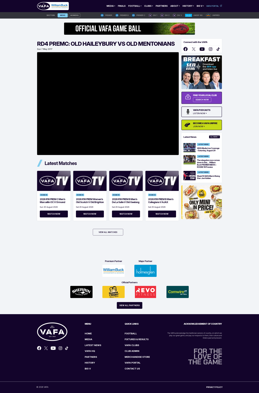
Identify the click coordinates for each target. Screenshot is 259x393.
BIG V (88, 368)
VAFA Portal (212, 6)
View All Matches (108, 232)
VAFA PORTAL (133, 362)
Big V (199, 6)
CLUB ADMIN (132, 351)
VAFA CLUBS (132, 345)
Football (134, 6)
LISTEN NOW (199, 113)
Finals (122, 6)
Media (110, 6)
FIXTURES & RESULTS (137, 339)
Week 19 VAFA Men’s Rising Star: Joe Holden (208, 177)
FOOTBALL (131, 333)
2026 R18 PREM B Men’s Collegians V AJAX (160, 201)
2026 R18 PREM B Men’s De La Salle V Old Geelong (125, 201)
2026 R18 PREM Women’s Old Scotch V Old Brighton (90, 201)
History (187, 6)
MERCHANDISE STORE (137, 357)
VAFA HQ (90, 351)
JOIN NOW (198, 126)
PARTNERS (91, 357)
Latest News (203, 144)
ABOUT (174, 6)
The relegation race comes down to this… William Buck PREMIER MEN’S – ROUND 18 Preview (208, 163)
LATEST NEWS (93, 345)
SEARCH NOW (202, 99)
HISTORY (90, 362)
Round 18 (44, 195)
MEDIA (88, 339)
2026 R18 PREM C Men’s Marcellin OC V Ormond (52, 201)
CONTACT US (132, 368)
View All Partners (129, 305)
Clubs (147, 6)
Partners (162, 6)
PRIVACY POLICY (214, 387)
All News (213, 137)
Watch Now (53, 214)
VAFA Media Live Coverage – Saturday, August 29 (208, 149)
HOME (88, 333)
